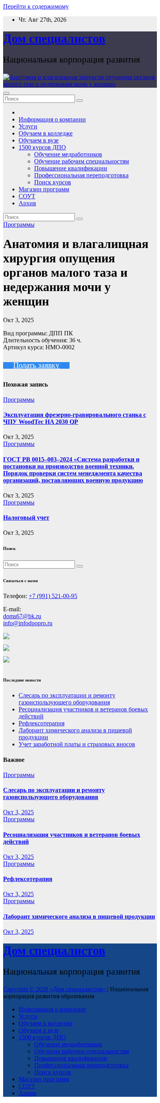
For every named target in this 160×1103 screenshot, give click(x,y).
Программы (19, 224)
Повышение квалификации (70, 168)
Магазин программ (44, 189)
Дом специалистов (54, 38)
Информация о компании (52, 119)
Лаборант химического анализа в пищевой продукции (79, 916)
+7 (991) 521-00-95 (53, 596)
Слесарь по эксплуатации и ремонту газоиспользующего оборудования (67, 699)
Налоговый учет (26, 517)
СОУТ (27, 196)
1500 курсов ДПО (42, 147)
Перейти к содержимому (36, 6)
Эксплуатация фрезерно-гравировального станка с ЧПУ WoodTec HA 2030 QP (74, 418)
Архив (27, 203)
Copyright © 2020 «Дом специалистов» (55, 989)
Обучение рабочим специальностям (81, 161)
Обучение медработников (68, 154)
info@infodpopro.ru (27, 623)
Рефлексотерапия (41, 723)
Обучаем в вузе (39, 140)
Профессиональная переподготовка (81, 175)
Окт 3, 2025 (18, 812)
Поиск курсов (52, 182)
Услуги (28, 126)
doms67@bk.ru (22, 616)
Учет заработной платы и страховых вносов (77, 744)
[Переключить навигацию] (6, 93)
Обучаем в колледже (46, 133)
